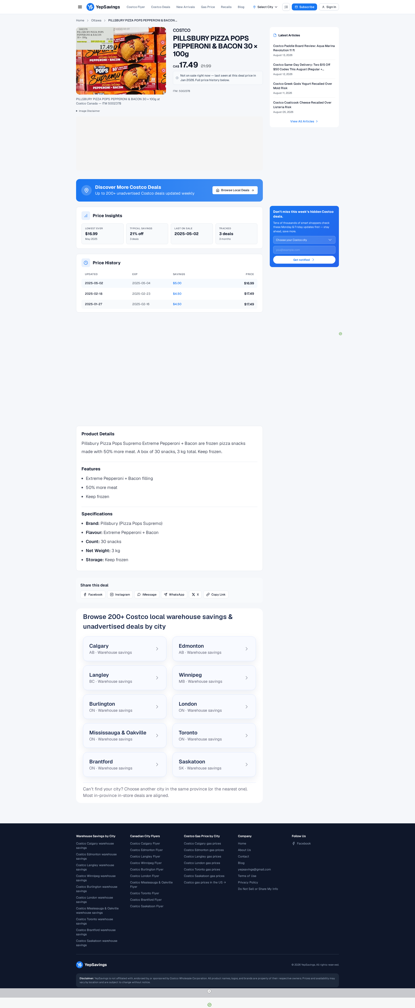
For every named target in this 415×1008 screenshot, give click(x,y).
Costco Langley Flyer (145, 856)
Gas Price (208, 7)
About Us (244, 850)
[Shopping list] (286, 7)
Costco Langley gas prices (202, 856)
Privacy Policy (248, 882)
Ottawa (96, 20)
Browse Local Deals (235, 190)
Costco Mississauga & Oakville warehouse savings (97, 910)
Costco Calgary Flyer (145, 843)
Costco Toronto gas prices (202, 869)
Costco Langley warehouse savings (95, 867)
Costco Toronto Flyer (144, 893)
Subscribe (306, 7)
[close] (209, 991)
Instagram (122, 594)
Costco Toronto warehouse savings (94, 921)
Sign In (331, 7)
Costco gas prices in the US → (205, 882)
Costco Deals (160, 7)
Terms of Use (247, 876)
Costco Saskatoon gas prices (204, 876)
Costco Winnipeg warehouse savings (96, 878)
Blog (241, 7)
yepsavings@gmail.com (254, 869)
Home (80, 20)
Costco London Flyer (144, 876)
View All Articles (302, 121)
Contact (243, 856)
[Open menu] (80, 7)
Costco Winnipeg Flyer (146, 863)
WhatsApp (176, 594)
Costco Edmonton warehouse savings (96, 856)
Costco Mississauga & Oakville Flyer (151, 884)
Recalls (226, 7)
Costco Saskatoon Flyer (146, 906)
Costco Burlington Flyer (146, 869)
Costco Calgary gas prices (202, 843)
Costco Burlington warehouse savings (96, 889)
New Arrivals (185, 7)
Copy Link (218, 594)
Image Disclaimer (89, 111)
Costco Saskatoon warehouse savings (96, 943)
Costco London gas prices (202, 863)
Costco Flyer (136, 7)
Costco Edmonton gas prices (204, 850)
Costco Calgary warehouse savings (95, 845)
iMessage (149, 594)
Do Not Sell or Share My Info (258, 889)
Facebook (95, 594)
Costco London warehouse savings (94, 900)
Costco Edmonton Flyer (146, 850)
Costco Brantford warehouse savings (96, 932)
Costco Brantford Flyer (146, 900)
